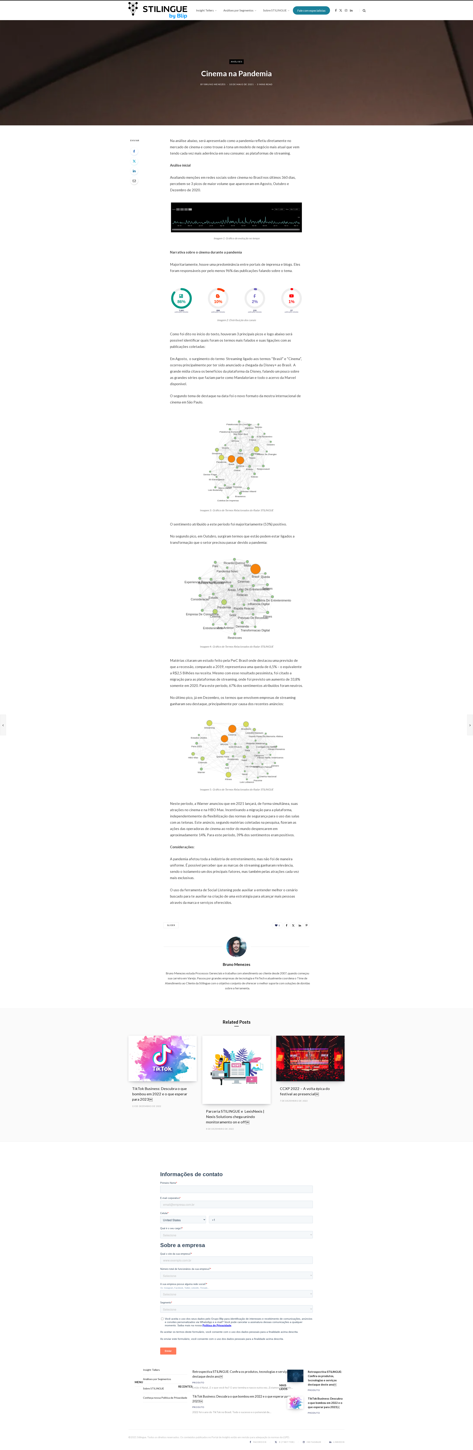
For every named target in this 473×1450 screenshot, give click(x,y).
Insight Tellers (151, 1370)
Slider (171, 925)
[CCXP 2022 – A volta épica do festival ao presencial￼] (310, 1058)
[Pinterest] (306, 925)
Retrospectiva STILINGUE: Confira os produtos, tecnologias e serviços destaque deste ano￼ (241, 1374)
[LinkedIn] (134, 171)
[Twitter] (134, 161)
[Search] (363, 10)
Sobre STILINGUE (153, 1388)
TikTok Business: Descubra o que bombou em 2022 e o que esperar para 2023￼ (159, 1093)
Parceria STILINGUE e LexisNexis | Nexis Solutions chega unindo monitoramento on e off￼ (235, 1116)
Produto (198, 1382)
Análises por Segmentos (157, 1379)
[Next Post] (470, 725)
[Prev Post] (3, 725)
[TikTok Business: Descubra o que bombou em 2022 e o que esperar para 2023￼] (162, 1058)
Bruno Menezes (215, 84)
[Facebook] (134, 151)
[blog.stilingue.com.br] (157, 10)
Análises (236, 61)
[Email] (134, 180)
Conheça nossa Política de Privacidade (165, 1397)
